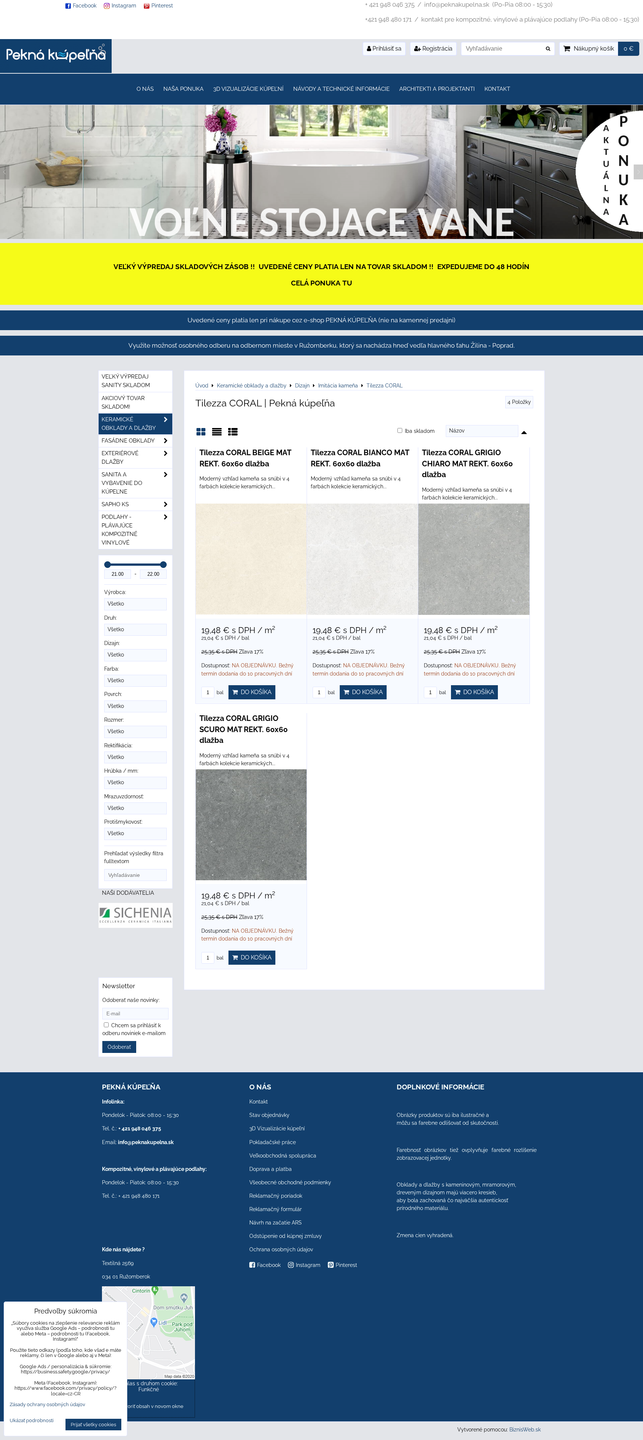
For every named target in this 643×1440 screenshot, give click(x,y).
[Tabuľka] (233, 434)
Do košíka (255, 692)
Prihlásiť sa (386, 48)
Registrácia (436, 48)
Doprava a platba (270, 1169)
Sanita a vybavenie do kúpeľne (122, 483)
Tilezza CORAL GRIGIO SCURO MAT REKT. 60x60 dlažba (243, 729)
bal (219, 692)
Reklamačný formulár (275, 1209)
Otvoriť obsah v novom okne (151, 1406)
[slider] (107, 564)
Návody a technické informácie (341, 89)
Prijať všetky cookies (93, 1424)
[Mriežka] (201, 434)
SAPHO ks (115, 504)
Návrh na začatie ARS (275, 1223)
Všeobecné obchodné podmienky (290, 1182)
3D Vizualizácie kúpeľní (248, 89)
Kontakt (497, 89)
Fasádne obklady (128, 440)
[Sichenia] (136, 926)
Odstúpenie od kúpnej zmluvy (285, 1236)
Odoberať (119, 1047)
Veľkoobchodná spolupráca (282, 1156)
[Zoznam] (217, 434)
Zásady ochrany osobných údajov (47, 1404)
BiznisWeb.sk (525, 1430)
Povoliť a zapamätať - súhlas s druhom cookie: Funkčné (148, 1383)
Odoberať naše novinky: (131, 1000)
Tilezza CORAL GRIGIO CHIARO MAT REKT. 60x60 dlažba (467, 463)
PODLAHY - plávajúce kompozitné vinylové (119, 530)
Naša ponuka (183, 89)
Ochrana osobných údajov (281, 1249)
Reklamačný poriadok (275, 1196)
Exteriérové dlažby (120, 457)
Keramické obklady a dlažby (129, 423)
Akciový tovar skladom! (123, 402)
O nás (145, 89)
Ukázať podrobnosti (32, 1420)
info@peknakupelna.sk (146, 1142)
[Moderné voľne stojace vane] (321, 237)
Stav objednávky (269, 1115)
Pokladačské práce (272, 1142)
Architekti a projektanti (437, 89)
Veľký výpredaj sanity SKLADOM (126, 381)
